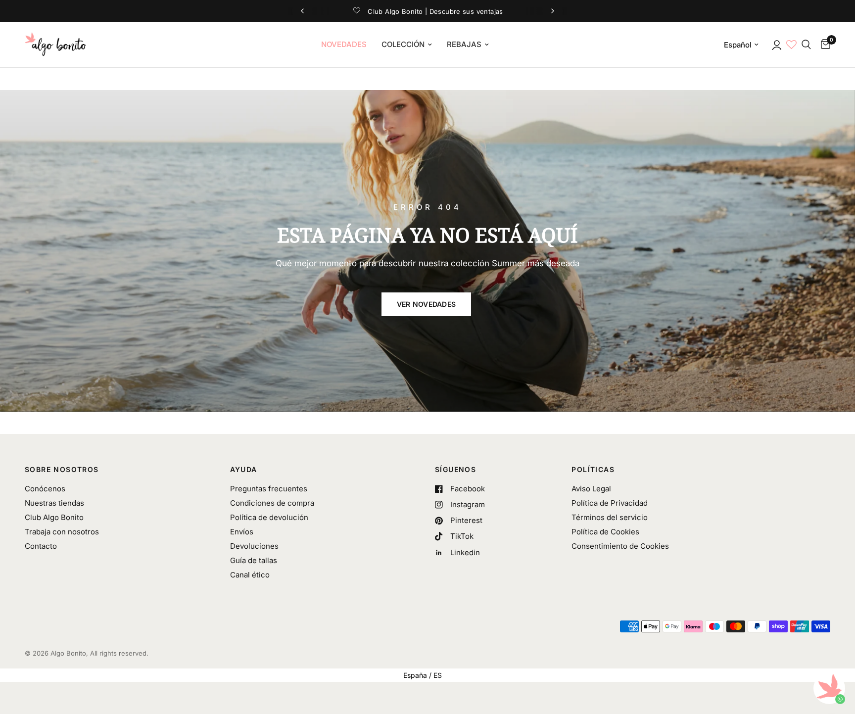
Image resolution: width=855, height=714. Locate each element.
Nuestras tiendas (54, 503)
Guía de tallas (253, 560)
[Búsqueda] (806, 44)
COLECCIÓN (403, 44)
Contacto (41, 546)
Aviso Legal (591, 488)
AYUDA (243, 469)
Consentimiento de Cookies (620, 546)
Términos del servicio (609, 517)
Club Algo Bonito (54, 517)
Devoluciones (254, 546)
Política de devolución (269, 517)
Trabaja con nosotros (62, 531)
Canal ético (250, 574)
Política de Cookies (605, 531)
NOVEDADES (344, 44)
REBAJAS (464, 44)
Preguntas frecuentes (268, 488)
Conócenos (45, 488)
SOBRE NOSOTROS (62, 469)
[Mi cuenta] (776, 44)
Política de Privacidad (609, 503)
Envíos (241, 531)
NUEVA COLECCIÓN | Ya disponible (427, 11)
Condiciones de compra (272, 503)
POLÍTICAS (593, 469)
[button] (426, 304)
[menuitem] (344, 44)
